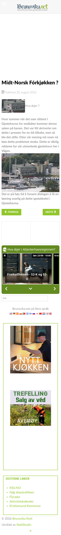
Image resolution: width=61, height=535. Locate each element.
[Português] (24, 313)
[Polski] (20, 313)
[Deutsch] (14, 313)
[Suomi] (30, 313)
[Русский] (34, 313)
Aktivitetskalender (22, 501)
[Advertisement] (30, 44)
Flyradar (15, 497)
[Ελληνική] (27, 313)
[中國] (40, 313)
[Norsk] (50, 313)
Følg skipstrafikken (22, 492)
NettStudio (24, 524)
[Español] (17, 313)
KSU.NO (15, 487)
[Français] (47, 313)
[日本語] (37, 313)
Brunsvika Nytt (22, 518)
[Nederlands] (43, 313)
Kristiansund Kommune (25, 506)
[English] (11, 313)
